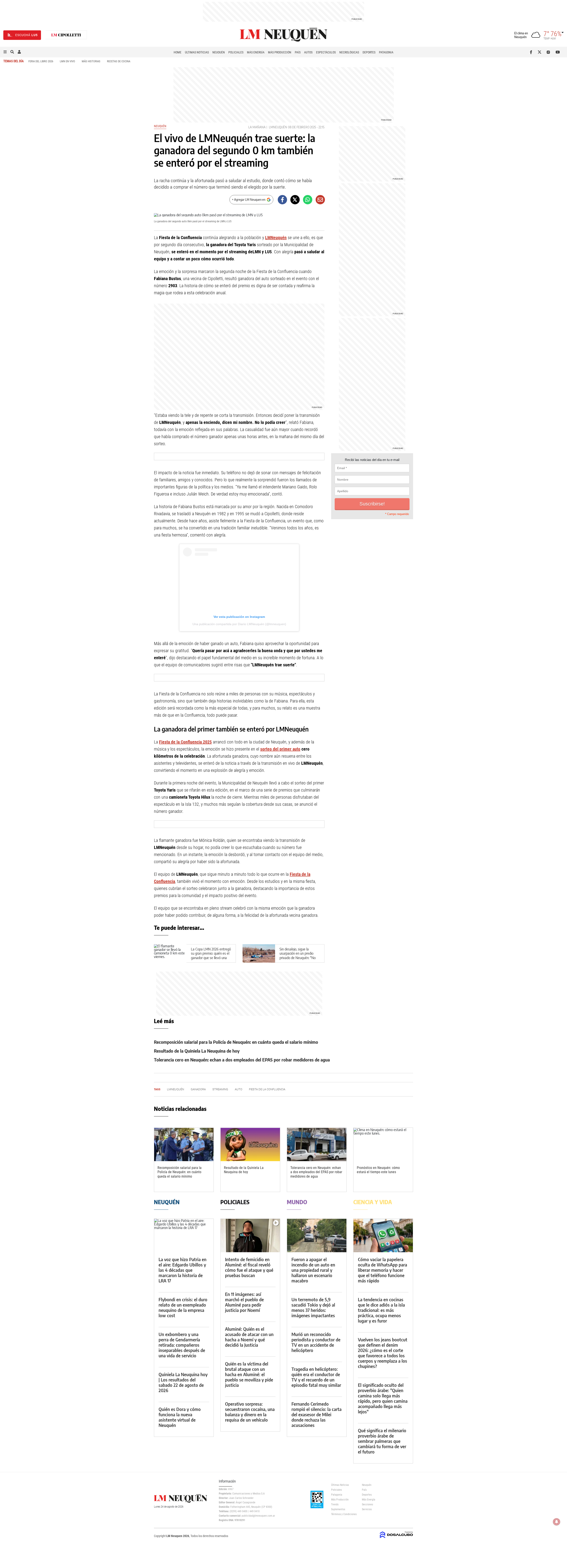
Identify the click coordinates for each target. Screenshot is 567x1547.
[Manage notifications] (556, 1521)
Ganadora (198, 1089)
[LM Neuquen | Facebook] (532, 52)
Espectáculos (326, 52)
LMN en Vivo (67, 61)
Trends (334, 1504)
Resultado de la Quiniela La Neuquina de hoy (197, 1050)
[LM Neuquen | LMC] (66, 35)
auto (238, 1089)
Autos (308, 52)
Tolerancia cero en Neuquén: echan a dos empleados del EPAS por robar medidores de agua (242, 1059)
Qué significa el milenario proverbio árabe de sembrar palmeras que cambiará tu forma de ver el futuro (382, 1441)
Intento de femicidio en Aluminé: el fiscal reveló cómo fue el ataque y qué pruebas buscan (249, 1267)
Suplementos (338, 1509)
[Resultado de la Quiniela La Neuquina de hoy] (250, 1144)
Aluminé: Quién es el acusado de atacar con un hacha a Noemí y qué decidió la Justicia (249, 1337)
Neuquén (218, 52)
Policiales (235, 52)
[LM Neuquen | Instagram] (549, 52)
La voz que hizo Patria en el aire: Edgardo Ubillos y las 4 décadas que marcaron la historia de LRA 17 (182, 1269)
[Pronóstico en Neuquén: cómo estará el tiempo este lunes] (383, 1144)
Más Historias (91, 61)
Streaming (220, 1089)
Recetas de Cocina (118, 61)
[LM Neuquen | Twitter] (540, 52)
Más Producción (279, 52)
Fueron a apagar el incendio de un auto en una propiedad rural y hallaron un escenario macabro (313, 1269)
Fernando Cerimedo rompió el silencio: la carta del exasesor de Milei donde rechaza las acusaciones (316, 1414)
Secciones (367, 1504)
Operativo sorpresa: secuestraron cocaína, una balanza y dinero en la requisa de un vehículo (250, 1411)
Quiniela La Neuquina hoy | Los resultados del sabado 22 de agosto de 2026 (183, 1382)
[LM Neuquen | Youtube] (558, 52)
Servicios (367, 1509)
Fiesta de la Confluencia (267, 1089)
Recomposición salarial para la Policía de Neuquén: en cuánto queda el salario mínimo (236, 1042)
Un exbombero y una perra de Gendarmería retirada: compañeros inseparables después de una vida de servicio (182, 1344)
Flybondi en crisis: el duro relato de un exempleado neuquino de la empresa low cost (183, 1307)
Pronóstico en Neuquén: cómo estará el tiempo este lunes (378, 1170)
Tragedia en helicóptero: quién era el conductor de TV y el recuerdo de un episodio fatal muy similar (316, 1377)
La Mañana (257, 127)
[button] (5, 52)
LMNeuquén (278, 127)
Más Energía (255, 52)
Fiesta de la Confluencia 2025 (185, 742)
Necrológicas (349, 52)
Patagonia (386, 52)
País (298, 52)
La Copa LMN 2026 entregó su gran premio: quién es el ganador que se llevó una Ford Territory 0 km (211, 955)
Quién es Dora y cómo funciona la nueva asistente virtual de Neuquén (180, 1417)
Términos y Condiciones (343, 1514)
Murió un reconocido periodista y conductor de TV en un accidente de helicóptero (315, 1342)
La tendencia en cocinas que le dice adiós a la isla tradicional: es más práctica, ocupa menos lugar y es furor (381, 1310)
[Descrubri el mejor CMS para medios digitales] (396, 1538)
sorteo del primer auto (280, 749)
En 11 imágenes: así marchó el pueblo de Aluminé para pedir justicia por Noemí (244, 1302)
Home (177, 52)
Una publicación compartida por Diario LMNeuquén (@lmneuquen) (239, 624)
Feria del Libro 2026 (40, 61)
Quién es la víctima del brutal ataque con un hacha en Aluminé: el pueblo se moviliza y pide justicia (249, 1374)
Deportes (369, 52)
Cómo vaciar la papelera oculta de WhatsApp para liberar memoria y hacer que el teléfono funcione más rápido (382, 1269)
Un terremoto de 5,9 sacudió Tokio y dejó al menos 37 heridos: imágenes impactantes (313, 1307)
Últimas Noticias (197, 52)
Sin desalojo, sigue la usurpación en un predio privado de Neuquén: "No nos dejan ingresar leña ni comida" (298, 957)
